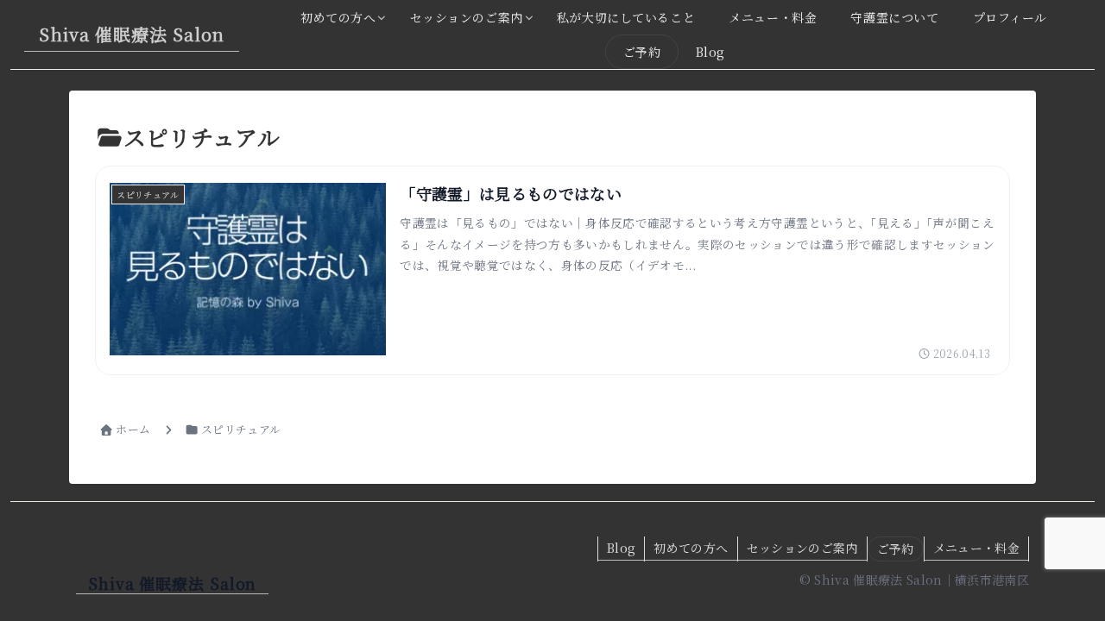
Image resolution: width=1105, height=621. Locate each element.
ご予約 (895, 548)
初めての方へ (691, 547)
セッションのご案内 (802, 547)
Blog (621, 547)
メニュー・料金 (976, 547)
